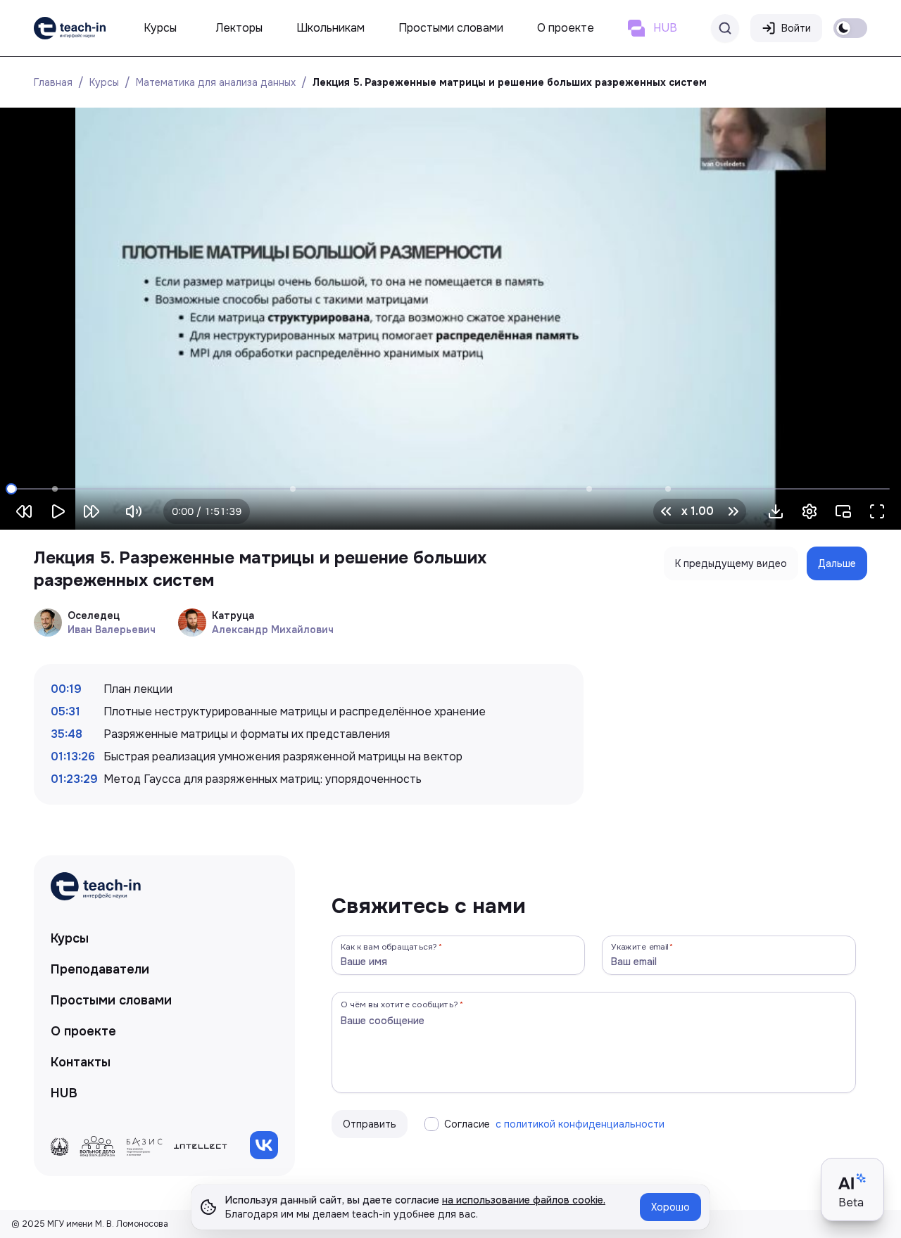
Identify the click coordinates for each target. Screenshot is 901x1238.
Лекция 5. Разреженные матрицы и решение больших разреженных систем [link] (510, 82)
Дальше (837, 563)
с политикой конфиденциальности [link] (580, 1124)
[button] (775, 511)
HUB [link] (64, 1093)
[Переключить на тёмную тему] (850, 28)
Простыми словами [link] (111, 1000)
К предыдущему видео (731, 563)
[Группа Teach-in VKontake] (264, 1145)
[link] (70, 28)
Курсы (104, 82)
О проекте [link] (83, 1031)
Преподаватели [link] (100, 969)
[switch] (850, 28)
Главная (53, 82)
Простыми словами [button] (450, 27)
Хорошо (670, 1207)
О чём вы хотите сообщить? (399, 1004)
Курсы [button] (160, 27)
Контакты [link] (81, 1062)
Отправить (369, 1124)
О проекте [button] (565, 27)
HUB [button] (665, 27)
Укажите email (640, 946)
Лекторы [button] (239, 27)
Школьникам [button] (330, 27)
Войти (796, 28)
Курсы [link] (70, 938)
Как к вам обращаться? (389, 946)
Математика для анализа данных (216, 82)
